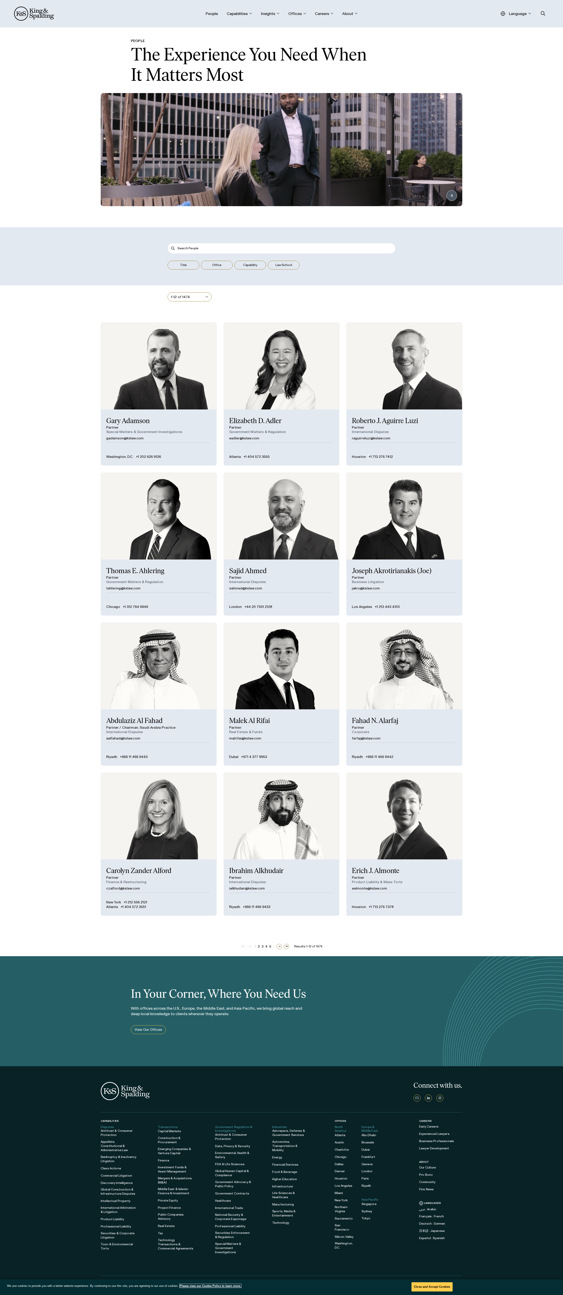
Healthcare (223, 1201)
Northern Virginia (341, 1209)
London (235, 607)
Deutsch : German (432, 1223)
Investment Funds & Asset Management (172, 1169)
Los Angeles (362, 607)
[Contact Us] (416, 1098)
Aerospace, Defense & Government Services (288, 1133)
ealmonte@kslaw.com (369, 888)
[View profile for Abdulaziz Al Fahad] (158, 694)
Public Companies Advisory (171, 1217)
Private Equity (168, 1200)
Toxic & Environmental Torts (117, 1246)
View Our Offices (148, 1029)
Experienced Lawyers (434, 1134)
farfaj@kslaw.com (366, 738)
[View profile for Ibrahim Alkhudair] (281, 844)
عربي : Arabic (427, 1209)
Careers (425, 1121)
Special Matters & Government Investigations (228, 1248)
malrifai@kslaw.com (245, 738)
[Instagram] (439, 1098)
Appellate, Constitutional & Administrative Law (114, 1146)
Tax (160, 1233)
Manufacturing (283, 1204)
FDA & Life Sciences (230, 1164)
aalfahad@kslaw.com (123, 738)
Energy (277, 1157)
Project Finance (169, 1208)
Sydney (367, 1211)
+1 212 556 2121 (135, 902)
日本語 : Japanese (432, 1231)
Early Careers (429, 1126)
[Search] (173, 248)
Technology (280, 1223)
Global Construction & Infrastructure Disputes (118, 1192)
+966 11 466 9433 (256, 907)
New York (113, 902)
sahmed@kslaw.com (245, 588)
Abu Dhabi (369, 1135)
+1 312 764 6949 (135, 607)
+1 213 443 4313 (387, 607)
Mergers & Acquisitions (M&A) (175, 1180)
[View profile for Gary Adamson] (158, 394)
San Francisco (342, 1227)
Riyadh (111, 757)
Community (427, 1182)
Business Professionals (436, 1141)
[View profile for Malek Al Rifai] (281, 694)
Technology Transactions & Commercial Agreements (175, 1244)
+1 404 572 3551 (133, 907)
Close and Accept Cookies (432, 1286)
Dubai (233, 757)
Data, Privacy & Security (232, 1146)
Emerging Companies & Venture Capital (174, 1151)
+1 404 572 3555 (256, 457)
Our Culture (427, 1167)
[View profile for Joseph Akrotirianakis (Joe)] (404, 544)
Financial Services (285, 1165)
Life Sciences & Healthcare (283, 1195)
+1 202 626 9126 (148, 457)
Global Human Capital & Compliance (232, 1173)
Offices (340, 1121)
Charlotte (342, 1150)
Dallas (339, 1164)
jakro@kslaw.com (366, 588)
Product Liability (112, 1219)
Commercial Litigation (116, 1176)
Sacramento (344, 1218)
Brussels (368, 1142)
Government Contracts (232, 1193)
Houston (359, 457)
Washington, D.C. (119, 457)
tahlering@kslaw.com (123, 588)
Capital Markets (169, 1131)
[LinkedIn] (428, 1098)
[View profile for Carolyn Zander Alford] (158, 844)
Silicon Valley (344, 1237)
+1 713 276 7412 (381, 457)
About (424, 1161)
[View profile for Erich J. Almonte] (404, 844)
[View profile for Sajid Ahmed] (281, 544)
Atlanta (235, 457)
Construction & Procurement (169, 1140)
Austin (339, 1142)
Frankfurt (368, 1157)
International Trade (229, 1208)
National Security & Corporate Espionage (230, 1217)
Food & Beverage (284, 1172)
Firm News (426, 1189)
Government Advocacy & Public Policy (233, 1184)
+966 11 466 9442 (379, 757)
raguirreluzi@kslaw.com (371, 438)
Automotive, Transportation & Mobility (285, 1146)
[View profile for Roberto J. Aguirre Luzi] (404, 394)
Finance (163, 1160)
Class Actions (111, 1168)
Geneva (367, 1164)
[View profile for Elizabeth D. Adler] (281, 394)
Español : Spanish (432, 1238)
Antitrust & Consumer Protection (117, 1133)
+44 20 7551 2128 (258, 607)
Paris (365, 1178)
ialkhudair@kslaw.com (247, 888)
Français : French (431, 1216)
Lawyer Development (434, 1148)
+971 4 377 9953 (254, 757)
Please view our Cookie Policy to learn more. (210, 1286)
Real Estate (166, 1226)
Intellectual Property (115, 1201)
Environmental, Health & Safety (232, 1155)
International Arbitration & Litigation (118, 1210)
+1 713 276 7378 (381, 907)
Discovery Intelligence (117, 1183)
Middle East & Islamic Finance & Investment (173, 1191)
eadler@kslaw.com (244, 438)
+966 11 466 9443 (134, 757)
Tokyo (366, 1218)
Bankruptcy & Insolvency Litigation (118, 1159)
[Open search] (543, 13)
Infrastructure (282, 1186)
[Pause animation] (451, 195)
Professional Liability (116, 1226)
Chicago (113, 607)
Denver (340, 1171)
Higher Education (284, 1179)
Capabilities (110, 1121)
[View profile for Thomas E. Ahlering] (158, 544)
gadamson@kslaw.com (125, 438)
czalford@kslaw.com (123, 888)
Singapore (369, 1204)
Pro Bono (426, 1175)
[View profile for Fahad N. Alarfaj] (404, 694)
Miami (339, 1193)
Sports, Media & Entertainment (284, 1213)
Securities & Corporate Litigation (118, 1235)
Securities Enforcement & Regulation (232, 1235)
